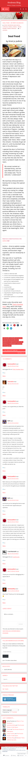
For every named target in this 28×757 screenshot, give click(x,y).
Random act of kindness (8, 343)
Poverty (21, 342)
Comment (21, 624)
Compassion (5, 338)
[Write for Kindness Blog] (26, 9)
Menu (6, 9)
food (10, 338)
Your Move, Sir (13, 353)
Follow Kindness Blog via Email (13, 641)
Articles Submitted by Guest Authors (12, 25)
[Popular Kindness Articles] (23, 9)
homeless (5, 340)
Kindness (10, 26)
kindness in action (7, 342)
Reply (4, 376)
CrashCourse (16, 557)
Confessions (5, 26)
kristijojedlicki (12, 364)
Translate (14, 712)
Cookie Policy (4, 751)
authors (5, 240)
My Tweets (5, 689)
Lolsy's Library (11, 733)
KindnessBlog (11, 588)
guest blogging (18, 338)
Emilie (8, 729)
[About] (20, 9)
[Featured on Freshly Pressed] (9, 701)
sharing (9, 345)
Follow (5, 656)
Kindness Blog (14, 2)
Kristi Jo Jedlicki (15, 342)
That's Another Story (18, 369)
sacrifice (5, 345)
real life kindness (18, 343)
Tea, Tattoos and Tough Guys (10, 350)
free (13, 338)
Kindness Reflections (11, 28)
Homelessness (11, 340)
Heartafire (11, 381)
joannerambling (11, 725)
